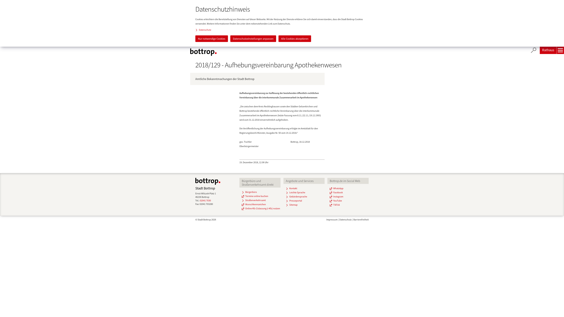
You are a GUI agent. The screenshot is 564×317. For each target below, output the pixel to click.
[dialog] (282, 23)
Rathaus (548, 50)
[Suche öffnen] (533, 50)
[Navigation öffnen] (560, 50)
